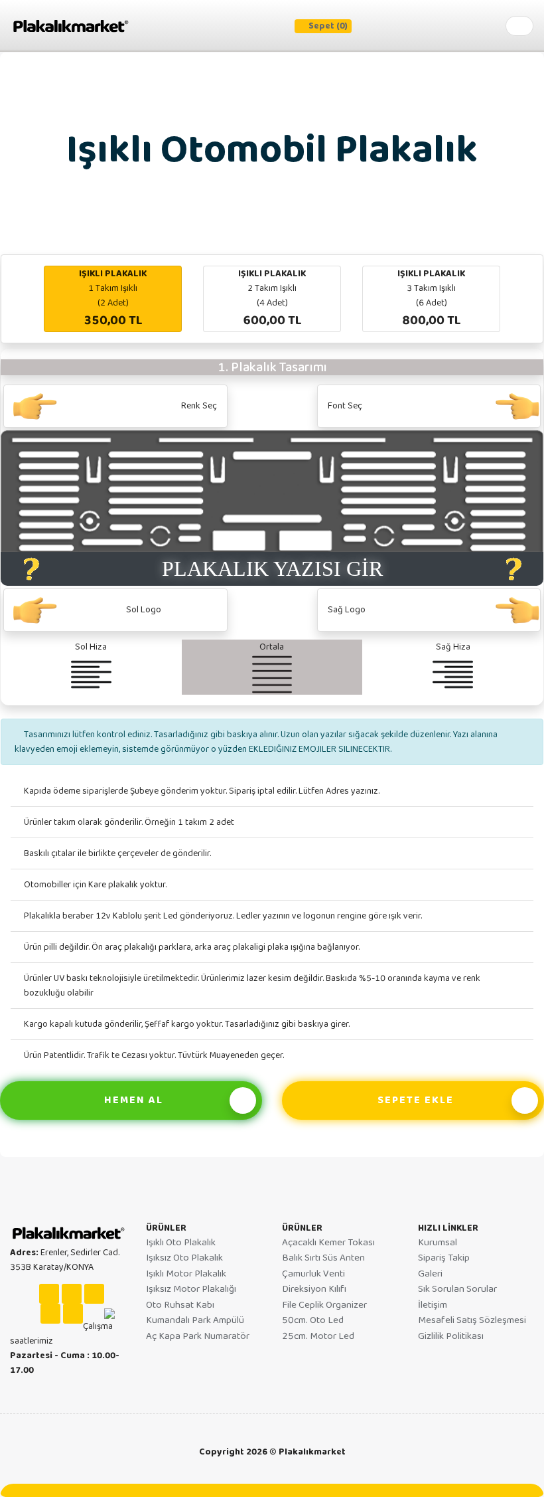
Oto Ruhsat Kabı (180, 1305)
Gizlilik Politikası (451, 1336)
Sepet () (328, 26)
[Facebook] (72, 1294)
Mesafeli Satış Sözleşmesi (472, 1320)
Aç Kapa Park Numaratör (197, 1336)
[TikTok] (94, 1294)
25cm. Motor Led (318, 1336)
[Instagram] (49, 1294)
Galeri (430, 1274)
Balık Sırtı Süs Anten (323, 1258)
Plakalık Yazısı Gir (272, 568)
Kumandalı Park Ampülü (195, 1320)
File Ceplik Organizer (324, 1305)
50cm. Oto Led (313, 1320)
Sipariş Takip (444, 1258)
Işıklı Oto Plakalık (181, 1243)
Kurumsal (437, 1243)
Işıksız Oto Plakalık (184, 1258)
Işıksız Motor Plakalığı (191, 1289)
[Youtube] (50, 1314)
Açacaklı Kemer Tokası (328, 1243)
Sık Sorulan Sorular (457, 1289)
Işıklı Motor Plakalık (186, 1274)
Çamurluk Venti (313, 1274)
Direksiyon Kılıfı (314, 1289)
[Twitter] (73, 1314)
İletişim (432, 1305)
